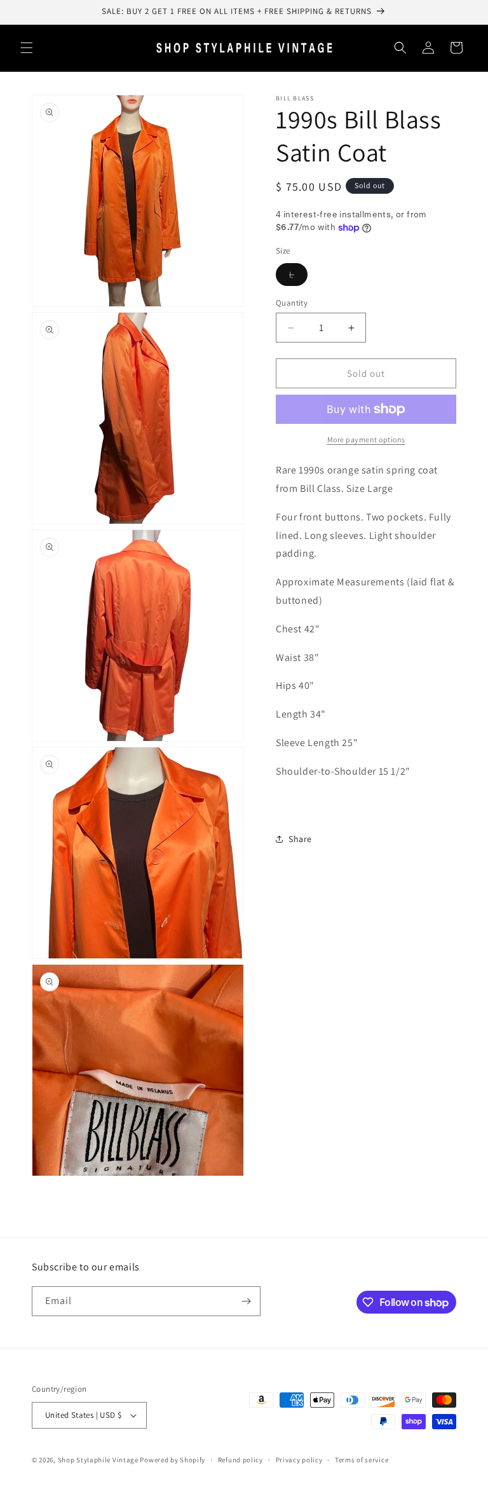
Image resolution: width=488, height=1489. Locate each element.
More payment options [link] (366, 439)
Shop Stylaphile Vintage (98, 1459)
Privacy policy (299, 1459)
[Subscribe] (246, 1301)
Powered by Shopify (172, 1459)
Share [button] (300, 839)
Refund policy (240, 1459)
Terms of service (361, 1459)
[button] (27, 48)
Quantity (292, 302)
